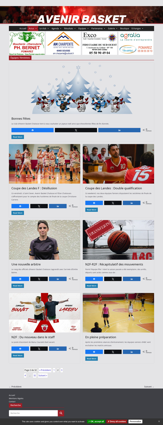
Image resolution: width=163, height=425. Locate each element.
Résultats (68, 28)
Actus (31, 28)
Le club (42, 28)
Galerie (111, 28)
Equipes (82, 28)
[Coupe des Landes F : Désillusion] (44, 164)
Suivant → (149, 386)
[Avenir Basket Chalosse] (81, 7)
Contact (12, 401)
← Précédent (15, 386)
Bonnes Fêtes (20, 118)
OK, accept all (97, 421)
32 (34, 375)
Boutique (124, 28)
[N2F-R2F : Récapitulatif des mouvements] (118, 240)
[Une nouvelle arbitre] (44, 240)
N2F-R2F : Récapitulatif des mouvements (114, 264)
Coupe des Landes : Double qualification (113, 188)
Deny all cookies (117, 421)
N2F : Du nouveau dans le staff (33, 337)
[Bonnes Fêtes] (81, 88)
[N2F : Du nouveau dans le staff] (44, 313)
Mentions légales (16, 398)
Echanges (136, 28)
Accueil (22, 28)
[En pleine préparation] (118, 313)
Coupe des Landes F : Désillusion (34, 188)
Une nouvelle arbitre (26, 264)
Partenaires (97, 28)
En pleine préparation (100, 337)
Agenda (55, 28)
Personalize (135, 421)
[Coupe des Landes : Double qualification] (118, 164)
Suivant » (42, 375)
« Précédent (45, 370)
